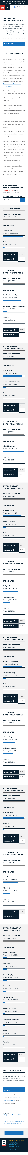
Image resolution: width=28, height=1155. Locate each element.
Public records (14, 1146)
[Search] (25, 7)
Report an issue (16, 1140)
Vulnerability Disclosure (13, 1144)
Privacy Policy (13, 1142)
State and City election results (12, 1090)
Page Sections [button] (8, 43)
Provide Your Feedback (14, 1133)
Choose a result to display (12, 196)
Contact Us (12, 1149)
